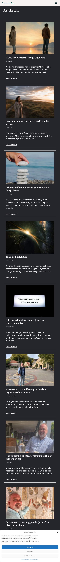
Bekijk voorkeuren (30, 556)
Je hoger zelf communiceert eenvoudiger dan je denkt (27, 189)
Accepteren (30, 547)
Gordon (8, 3)
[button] (57, 532)
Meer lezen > (11, 78)
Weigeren (30, 551)
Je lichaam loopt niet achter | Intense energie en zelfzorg (25, 321)
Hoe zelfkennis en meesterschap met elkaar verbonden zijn (29, 457)
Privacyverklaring (25, 559)
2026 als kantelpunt (16, 256)
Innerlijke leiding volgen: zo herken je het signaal (27, 122)
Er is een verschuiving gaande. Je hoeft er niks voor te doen (27, 524)
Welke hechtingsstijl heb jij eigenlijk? (25, 57)
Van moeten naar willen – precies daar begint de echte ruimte (26, 391)
